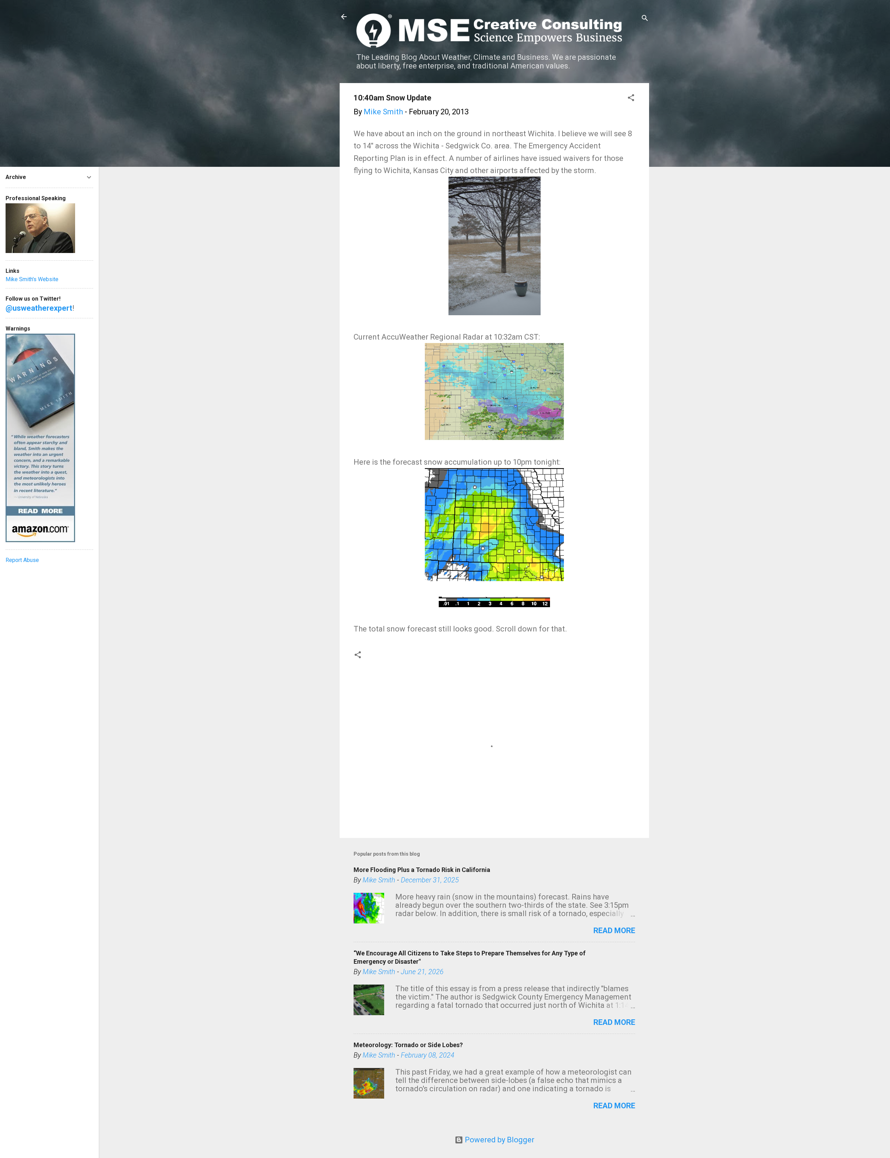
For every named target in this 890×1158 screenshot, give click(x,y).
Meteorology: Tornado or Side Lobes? (408, 1045)
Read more (614, 930)
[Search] (645, 19)
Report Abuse (22, 560)
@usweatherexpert (39, 308)
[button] (631, 98)
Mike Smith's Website (32, 279)
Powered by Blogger (498, 1139)
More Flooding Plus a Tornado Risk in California (422, 869)
